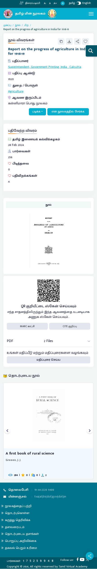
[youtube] (83, 559)
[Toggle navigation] (91, 13)
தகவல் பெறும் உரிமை (21, 547)
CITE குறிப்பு (70, 326)
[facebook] (78, 559)
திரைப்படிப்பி (32, 3)
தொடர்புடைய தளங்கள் (22, 533)
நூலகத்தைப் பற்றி (18, 506)
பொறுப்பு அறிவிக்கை (20, 540)
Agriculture (15, 91)
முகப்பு (7, 25)
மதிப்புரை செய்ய (48, 359)
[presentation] (7, 431)
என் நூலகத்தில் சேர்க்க (68, 111)
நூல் (18, 25)
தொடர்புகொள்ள (17, 513)
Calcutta (75, 67)
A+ (55, 3)
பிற (26, 25)
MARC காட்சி (27, 326)
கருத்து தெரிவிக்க (17, 520)
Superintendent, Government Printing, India (37, 67)
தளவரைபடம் (14, 527)
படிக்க (36, 111)
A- (45, 3)
